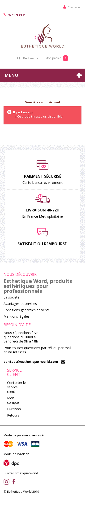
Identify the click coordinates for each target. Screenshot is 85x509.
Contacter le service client (16, 387)
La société (11, 297)
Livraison (14, 409)
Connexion (74, 7)
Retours (13, 415)
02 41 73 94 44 (16, 14)
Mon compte (13, 400)
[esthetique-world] (42, 36)
